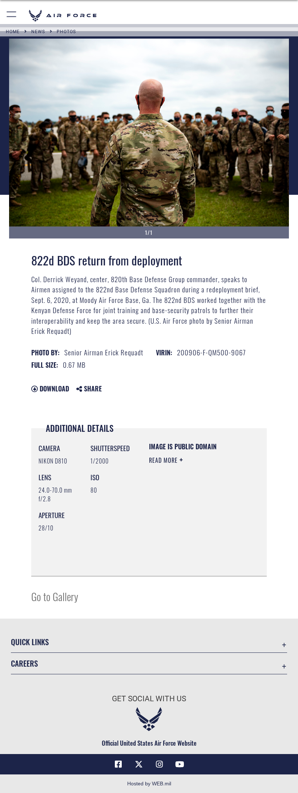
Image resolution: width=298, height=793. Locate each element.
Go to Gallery (54, 596)
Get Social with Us (149, 698)
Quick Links (30, 641)
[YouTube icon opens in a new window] (179, 764)
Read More (164, 460)
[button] (12, 15)
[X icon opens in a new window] (138, 764)
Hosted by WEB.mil (149, 783)
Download (53, 388)
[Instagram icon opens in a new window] (159, 764)
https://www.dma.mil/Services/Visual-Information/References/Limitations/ (193, 552)
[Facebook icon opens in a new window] (118, 764)
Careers (24, 663)
